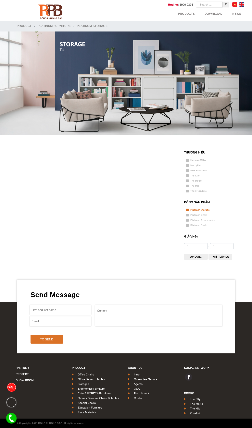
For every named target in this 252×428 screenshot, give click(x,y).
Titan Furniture (198, 191)
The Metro (196, 180)
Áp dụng (196, 256)
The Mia (194, 186)
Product (24, 26)
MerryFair (195, 165)
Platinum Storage (92, 26)
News (236, 13)
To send (46, 339)
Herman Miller (198, 160)
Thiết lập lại (220, 256)
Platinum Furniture (54, 26)
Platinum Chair (198, 215)
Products (186, 13)
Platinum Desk (198, 225)
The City (195, 175)
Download (213, 13)
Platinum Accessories (202, 220)
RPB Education (198, 170)
